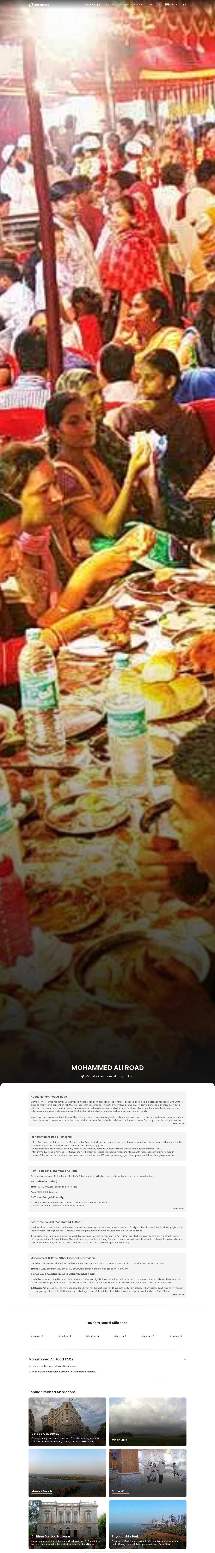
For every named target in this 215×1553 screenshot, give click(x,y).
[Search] (159, 4)
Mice (150, 4)
